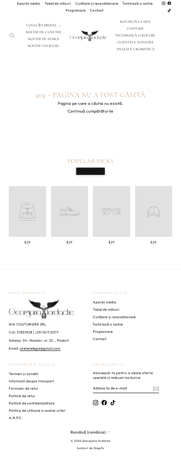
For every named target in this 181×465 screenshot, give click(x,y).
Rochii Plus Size (135, 21)
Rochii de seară (43, 39)
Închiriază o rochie (138, 3)
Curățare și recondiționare (96, 3)
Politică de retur (22, 396)
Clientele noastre (135, 42)
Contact (97, 10)
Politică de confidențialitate (32, 403)
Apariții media (28, 3)
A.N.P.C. (16, 418)
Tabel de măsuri (58, 3)
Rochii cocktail (43, 46)
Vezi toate (90, 171)
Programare (76, 10)
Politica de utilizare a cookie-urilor (37, 410)
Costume (135, 28)
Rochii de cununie (43, 32)
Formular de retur (23, 388)
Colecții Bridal (42, 25)
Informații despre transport (31, 381)
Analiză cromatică (135, 49)
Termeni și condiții (23, 374)
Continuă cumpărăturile (90, 111)
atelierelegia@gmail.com (40, 348)
